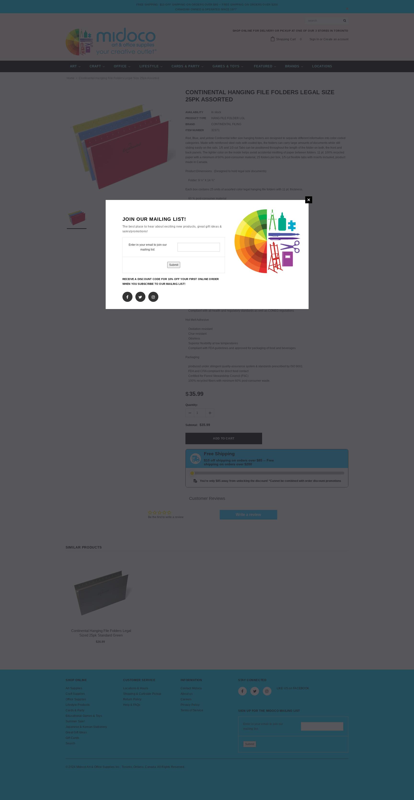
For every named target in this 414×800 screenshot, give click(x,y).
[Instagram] (153, 296)
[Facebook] (127, 296)
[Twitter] (140, 296)
